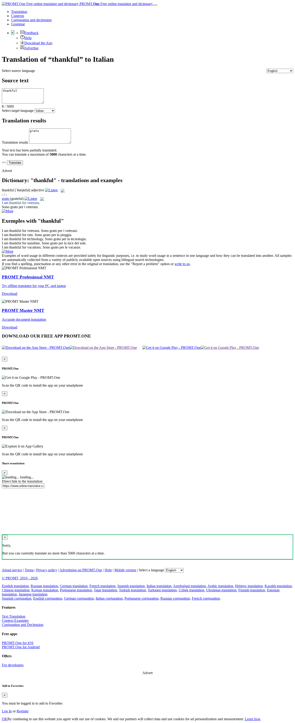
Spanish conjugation (16, 598)
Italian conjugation (109, 598)
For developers (13, 665)
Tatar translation (105, 590)
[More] (7, 251)
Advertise (31, 48)
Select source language (18, 71)
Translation (19, 12)
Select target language (18, 111)
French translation (102, 586)
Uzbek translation (191, 590)
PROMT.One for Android (21, 647)
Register (23, 711)
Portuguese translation (76, 590)
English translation (15, 586)
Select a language (151, 570)
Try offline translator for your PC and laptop (34, 286)
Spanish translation (131, 586)
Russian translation (44, 586)
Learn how (253, 719)
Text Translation (13, 616)
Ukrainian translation (221, 590)
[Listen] (51, 190)
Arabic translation (220, 586)
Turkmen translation (162, 590)
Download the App (38, 43)
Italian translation (159, 586)
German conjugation (79, 598)
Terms (29, 570)
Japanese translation (33, 594)
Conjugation (31, 20)
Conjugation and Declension (22, 625)
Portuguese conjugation (141, 598)
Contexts (17, 16)
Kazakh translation (278, 586)
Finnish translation (251, 590)
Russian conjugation (175, 598)
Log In (7, 711)
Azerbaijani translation (189, 586)
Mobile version (125, 570)
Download (9, 294)
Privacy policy (46, 570)
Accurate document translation (24, 319)
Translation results (15, 142)
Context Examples (15, 620)
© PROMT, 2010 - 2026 (20, 578)
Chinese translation (16, 590)
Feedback (31, 33)
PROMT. (116, 4)
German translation (74, 586)
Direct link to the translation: (22, 481)
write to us (182, 264)
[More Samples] (7, 211)
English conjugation (47, 598)
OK (4, 719)
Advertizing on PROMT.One (80, 570)
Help (28, 38)
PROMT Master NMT (23, 310)
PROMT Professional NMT (28, 277)
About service (12, 570)
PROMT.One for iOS (17, 643)
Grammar (18, 24)
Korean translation (44, 590)
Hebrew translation (249, 586)
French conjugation (206, 598)
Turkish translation (132, 590)
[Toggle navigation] (155, 5)
